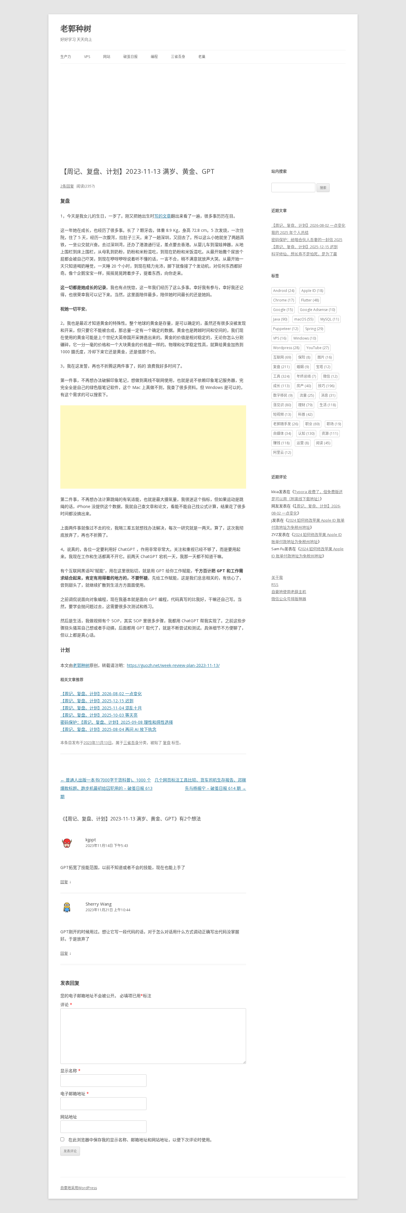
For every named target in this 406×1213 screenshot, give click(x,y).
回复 (64, 881)
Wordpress (286, 347)
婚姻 (303, 366)
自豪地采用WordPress (78, 1187)
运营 (303, 443)
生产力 (65, 56)
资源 (330, 433)
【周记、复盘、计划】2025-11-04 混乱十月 (101, 708)
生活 (328, 404)
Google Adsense (317, 309)
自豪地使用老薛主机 (288, 591)
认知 (306, 433)
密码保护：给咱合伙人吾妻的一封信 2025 (306, 239)
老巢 (201, 56)
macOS (303, 319)
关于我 (277, 577)
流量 (307, 395)
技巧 (326, 385)
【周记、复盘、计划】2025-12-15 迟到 (96, 701)
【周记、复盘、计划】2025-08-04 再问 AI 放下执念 (108, 729)
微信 (330, 376)
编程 (154, 56)
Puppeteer (285, 328)
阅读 (323, 443)
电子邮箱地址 (74, 1093)
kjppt (91, 839)
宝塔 (323, 366)
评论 (66, 1004)
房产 (304, 385)
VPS (87, 56)
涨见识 (282, 404)
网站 (106, 56)
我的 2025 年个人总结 (290, 232)
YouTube (317, 347)
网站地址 (68, 1117)
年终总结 (306, 376)
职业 (312, 423)
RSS (274, 584)
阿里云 (282, 452)
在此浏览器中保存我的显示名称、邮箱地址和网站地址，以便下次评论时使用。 (141, 1139)
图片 (324, 357)
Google (283, 309)
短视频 (282, 414)
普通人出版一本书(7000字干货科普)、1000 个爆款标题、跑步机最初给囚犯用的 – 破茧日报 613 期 (106, 788)
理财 (305, 404)
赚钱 (281, 443)
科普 (305, 414)
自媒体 (282, 433)
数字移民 (282, 395)
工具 (281, 376)
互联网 (282, 357)
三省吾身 (178, 56)
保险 (304, 357)
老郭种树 (75, 28)
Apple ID (312, 290)
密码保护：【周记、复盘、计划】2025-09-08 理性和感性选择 (116, 722)
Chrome (283, 300)
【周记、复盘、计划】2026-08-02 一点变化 (101, 693)
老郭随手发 (285, 423)
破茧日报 (130, 56)
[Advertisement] (203, 108)
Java (280, 319)
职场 (334, 423)
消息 (328, 395)
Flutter (310, 300)
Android (283, 290)
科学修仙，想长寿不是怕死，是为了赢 (304, 254)
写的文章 (162, 216)
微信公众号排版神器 (288, 598)
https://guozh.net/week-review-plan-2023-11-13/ (173, 665)
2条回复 (67, 186)
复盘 (167, 742)
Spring (314, 328)
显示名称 (70, 1070)
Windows (304, 338)
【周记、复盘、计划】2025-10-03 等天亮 (99, 715)
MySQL (329, 319)
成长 (281, 385)
